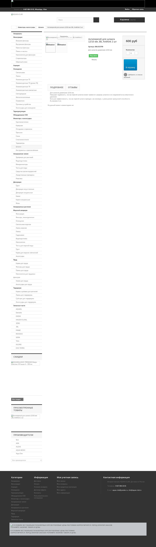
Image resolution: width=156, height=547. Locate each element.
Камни (17, 196)
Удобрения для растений (24, 157)
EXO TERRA (20, 348)
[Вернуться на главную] (13, 27)
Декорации (17, 182)
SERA (17, 337)
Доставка (37, 481)
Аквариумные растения (22, 207)
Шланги (41, 27)
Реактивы (18, 178)
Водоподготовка (21, 161)
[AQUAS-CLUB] (32, 17)
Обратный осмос (21, 62)
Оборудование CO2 (20, 115)
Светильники (20, 72)
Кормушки (19, 125)
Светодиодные (20, 94)
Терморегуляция (19, 111)
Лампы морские (21, 228)
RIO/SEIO (19, 334)
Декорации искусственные (24, 189)
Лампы (18, 76)
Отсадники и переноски (23, 129)
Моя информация (63, 493)
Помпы (18, 231)
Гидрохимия (19, 235)
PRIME (18, 330)
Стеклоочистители (22, 140)
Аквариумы (17, 34)
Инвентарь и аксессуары (26, 27)
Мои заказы (61, 481)
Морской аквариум (20, 210)
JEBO (17, 323)
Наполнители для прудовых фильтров (24, 275)
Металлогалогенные (22, 97)
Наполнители (20, 242)
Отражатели (19, 101)
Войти (127, 9)
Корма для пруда (21, 263)
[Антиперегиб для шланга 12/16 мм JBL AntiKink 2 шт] (51, 48)
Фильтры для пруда (22, 267)
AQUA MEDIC (20, 450)
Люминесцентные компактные (26, 90)
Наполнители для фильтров (25, 55)
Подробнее (56, 87)
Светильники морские (23, 224)
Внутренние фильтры (23, 44)
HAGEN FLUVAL (21, 320)
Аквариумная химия (20, 154)
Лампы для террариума (23, 295)
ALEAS (18, 447)
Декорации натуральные (24, 193)
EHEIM (18, 316)
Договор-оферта (40, 490)
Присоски (18, 132)
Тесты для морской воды (24, 246)
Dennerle (18, 313)
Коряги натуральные (22, 200)
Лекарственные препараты (24, 175)
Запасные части (19, 305)
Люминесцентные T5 (22, 79)
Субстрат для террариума (24, 298)
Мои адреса (61, 490)
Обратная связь (138, 9)
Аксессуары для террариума (25, 302)
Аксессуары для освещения (25, 108)
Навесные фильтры (22, 48)
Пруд (15, 260)
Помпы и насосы (21, 51)
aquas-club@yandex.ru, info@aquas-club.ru (126, 490)
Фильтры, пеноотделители (24, 217)
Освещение (17, 69)
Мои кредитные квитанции (67, 487)
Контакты (37, 493)
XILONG (18, 344)
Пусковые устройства (23, 104)
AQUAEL (18, 309)
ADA (17, 443)
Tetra (17, 341)
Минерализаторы (21, 164)
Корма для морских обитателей (26, 253)
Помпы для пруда (21, 270)
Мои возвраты (62, 484)
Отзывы (72, 87)
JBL (17, 327)
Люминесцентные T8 (22, 87)
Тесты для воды (21, 168)
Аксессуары (19, 256)
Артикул (91, 47)
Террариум (17, 288)
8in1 (17, 440)
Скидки (18, 356)
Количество (130, 50)
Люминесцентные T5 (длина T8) (26, 83)
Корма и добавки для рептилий (26, 291)
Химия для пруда (21, 281)
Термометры (19, 143)
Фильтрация (17, 37)
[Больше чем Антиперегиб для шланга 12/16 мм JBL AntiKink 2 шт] (25, 417)
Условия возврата (40, 487)
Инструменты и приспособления (26, 150)
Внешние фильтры (22, 41)
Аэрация (16, 65)
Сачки (17, 136)
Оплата (36, 484)
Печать (94, 60)
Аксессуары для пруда (23, 284)
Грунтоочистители (21, 122)
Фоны (17, 203)
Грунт (17, 185)
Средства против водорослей (25, 171)
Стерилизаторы (20, 58)
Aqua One (19, 453)
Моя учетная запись (67, 477)
